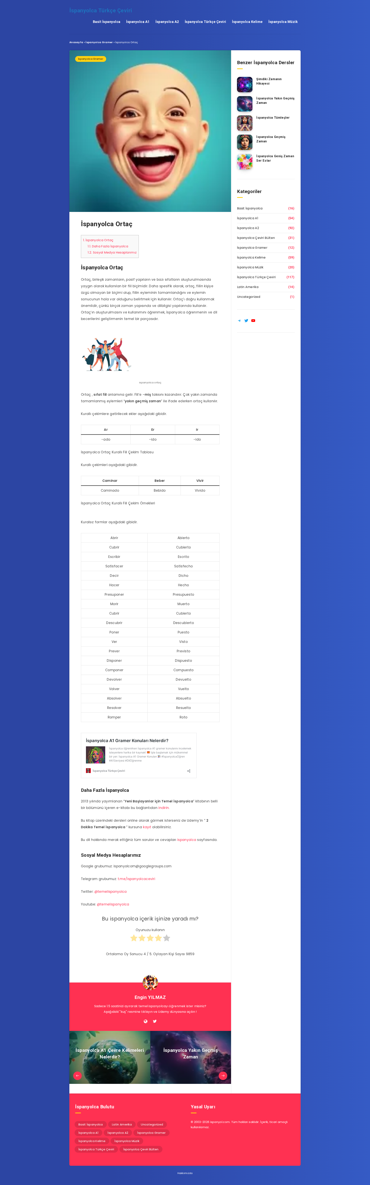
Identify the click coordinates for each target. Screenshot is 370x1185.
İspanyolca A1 (138, 22)
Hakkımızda (185, 1173)
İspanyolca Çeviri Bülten (256, 238)
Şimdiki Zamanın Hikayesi (269, 81)
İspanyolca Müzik (283, 22)
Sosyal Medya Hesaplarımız (112, 252)
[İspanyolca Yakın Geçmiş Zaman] (244, 104)
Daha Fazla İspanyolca (108, 246)
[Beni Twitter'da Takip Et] (155, 1021)
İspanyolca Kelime (247, 22)
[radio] (133, 939)
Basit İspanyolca (106, 22)
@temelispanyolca (110, 891)
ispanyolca (186, 839)
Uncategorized (248, 297)
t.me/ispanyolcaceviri (136, 879)
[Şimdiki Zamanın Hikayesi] (244, 84)
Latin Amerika (247, 287)
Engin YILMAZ (150, 997)
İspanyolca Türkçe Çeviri (100, 10)
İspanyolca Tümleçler (273, 117)
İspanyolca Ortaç (98, 240)
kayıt (147, 827)
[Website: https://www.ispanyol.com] (145, 1021)
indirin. (163, 807)
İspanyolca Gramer (99, 42)
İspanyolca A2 (167, 22)
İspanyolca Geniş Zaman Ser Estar (275, 158)
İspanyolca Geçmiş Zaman (270, 139)
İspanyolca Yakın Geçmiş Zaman (275, 101)
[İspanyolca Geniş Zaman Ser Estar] (244, 161)
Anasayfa (76, 42)
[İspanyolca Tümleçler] (244, 123)
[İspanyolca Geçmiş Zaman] (244, 142)
